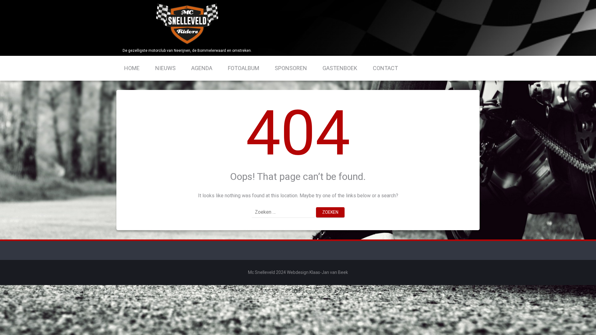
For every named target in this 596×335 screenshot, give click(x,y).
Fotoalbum (243, 68)
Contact (385, 68)
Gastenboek (340, 68)
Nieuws (165, 68)
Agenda (201, 68)
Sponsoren (291, 68)
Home (132, 68)
